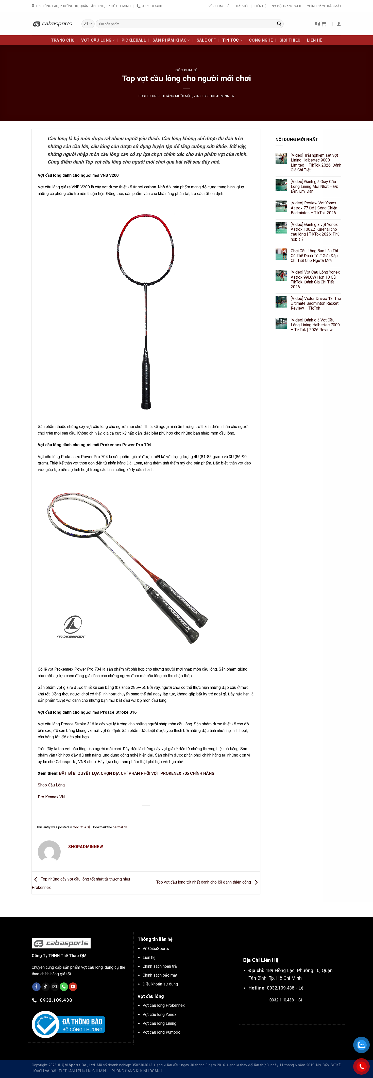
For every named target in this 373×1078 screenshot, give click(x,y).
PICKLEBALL (134, 40)
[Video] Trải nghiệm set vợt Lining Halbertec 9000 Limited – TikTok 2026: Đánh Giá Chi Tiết (316, 162)
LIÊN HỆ (314, 40)
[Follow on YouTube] (73, 986)
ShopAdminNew (221, 96)
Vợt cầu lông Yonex (159, 1014)
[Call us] (64, 986)
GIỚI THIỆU (289, 40)
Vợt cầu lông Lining (159, 1023)
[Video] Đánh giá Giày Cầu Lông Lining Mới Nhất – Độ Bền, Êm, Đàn (314, 186)
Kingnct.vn (290, 1012)
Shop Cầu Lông (51, 785)
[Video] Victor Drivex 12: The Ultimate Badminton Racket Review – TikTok (316, 303)
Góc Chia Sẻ (186, 70)
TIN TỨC (230, 40)
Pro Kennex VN (51, 797)
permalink (120, 827)
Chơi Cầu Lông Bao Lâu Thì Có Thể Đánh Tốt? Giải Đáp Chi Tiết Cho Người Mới (314, 255)
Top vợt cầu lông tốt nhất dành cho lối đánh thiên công (204, 882)
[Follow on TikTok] (45, 986)
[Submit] (279, 24)
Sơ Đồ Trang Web (286, 6)
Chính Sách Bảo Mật (324, 6)
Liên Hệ (260, 6)
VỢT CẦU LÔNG (96, 40)
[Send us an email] (54, 986)
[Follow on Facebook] (36, 986)
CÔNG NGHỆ (261, 40)
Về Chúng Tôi (219, 6)
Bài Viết (242, 6)
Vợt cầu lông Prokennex (164, 1005)
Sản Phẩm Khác (169, 40)
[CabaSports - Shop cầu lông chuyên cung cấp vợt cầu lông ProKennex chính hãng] (53, 23)
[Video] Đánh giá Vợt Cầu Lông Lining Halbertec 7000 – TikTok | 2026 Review (315, 325)
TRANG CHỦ (63, 40)
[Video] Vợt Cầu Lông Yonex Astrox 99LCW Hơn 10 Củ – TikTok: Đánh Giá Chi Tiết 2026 (315, 280)
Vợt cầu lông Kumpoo (161, 1032)
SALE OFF (206, 40)
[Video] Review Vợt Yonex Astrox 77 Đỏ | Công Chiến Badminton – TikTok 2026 (314, 208)
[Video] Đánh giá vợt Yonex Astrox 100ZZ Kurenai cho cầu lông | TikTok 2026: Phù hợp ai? (315, 232)
